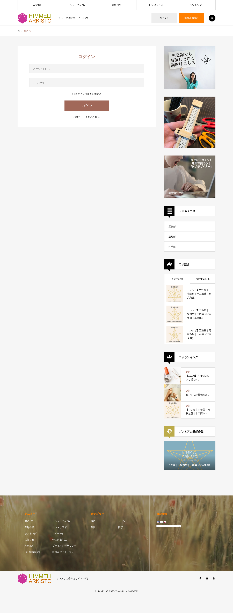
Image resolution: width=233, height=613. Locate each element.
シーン (121, 521)
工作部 (172, 226)
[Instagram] (207, 578)
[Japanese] (164, 522)
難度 (93, 527)
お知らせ (29, 539)
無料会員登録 (191, 18)
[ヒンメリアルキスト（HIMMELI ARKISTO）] (35, 18)
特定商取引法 (59, 539)
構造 (93, 521)
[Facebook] (200, 578)
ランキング (196, 5)
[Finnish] (161, 522)
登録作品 (116, 5)
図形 (120, 527)
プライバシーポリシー (64, 545)
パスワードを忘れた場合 (87, 117)
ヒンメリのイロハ (76, 5)
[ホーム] (19, 31)
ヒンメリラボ (156, 5)
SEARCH (212, 18)
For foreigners (32, 551)
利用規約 (29, 545)
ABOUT (37, 5)
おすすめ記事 (202, 279)
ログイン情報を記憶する (88, 94)
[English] (157, 522)
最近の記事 (177, 279)
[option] (189, 455)
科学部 (172, 246)
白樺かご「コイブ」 (63, 551)
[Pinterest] (213, 578)
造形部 (172, 236)
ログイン (164, 18)
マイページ (58, 533)
